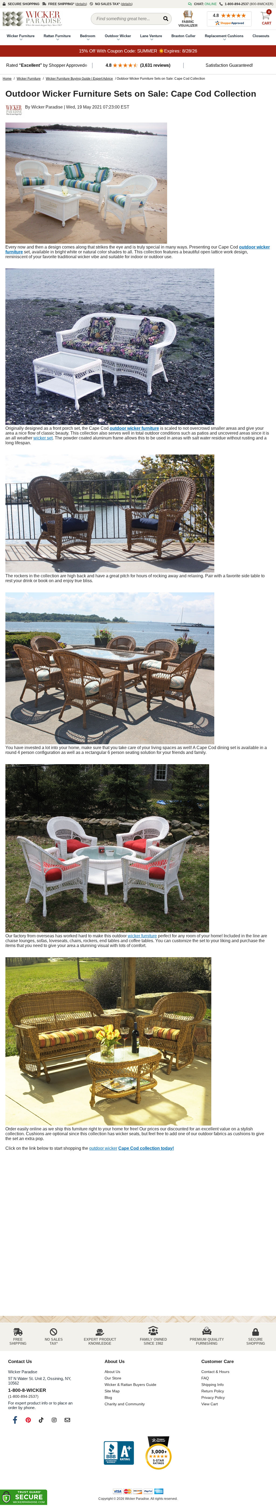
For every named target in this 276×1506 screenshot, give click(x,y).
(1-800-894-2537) (23, 1396)
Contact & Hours (215, 1371)
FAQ (205, 1378)
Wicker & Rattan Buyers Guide (130, 1384)
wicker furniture (142, 936)
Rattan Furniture (57, 36)
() (81, 4)
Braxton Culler (183, 36)
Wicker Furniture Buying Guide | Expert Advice (79, 79)
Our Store (113, 1378)
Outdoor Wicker (118, 36)
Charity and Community (125, 1404)
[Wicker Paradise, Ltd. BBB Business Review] (119, 1453)
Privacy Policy (213, 1397)
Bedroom (87, 36)
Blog (108, 1397)
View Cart (209, 1404)
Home (7, 79)
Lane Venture (151, 36)
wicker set (43, 438)
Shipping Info (212, 1384)
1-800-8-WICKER (27, 1390)
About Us (112, 1371)
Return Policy (212, 1391)
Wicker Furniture (20, 36)
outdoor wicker (103, 1148)
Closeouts (261, 36)
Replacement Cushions (224, 36)
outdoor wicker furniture (134, 428)
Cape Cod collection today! (146, 1148)
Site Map (112, 1391)
